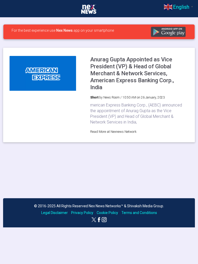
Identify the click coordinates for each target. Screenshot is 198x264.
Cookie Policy (107, 213)
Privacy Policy (82, 213)
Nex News (64, 30)
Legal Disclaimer (54, 213)
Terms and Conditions (139, 213)
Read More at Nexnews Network (113, 132)
